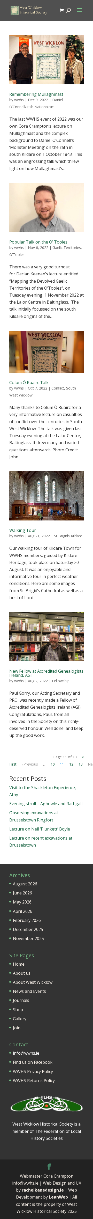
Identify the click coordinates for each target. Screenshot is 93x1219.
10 (53, 764)
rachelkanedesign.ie (43, 1190)
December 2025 (28, 929)
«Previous (30, 764)
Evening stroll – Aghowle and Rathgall (45, 803)
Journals (21, 1000)
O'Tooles (17, 254)
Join (16, 1028)
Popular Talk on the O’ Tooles (38, 242)
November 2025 (28, 938)
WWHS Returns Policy (34, 1080)
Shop (18, 1009)
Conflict (57, 388)
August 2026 (25, 884)
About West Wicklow (32, 982)
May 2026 (22, 902)
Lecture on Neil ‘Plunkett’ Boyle (39, 829)
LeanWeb (58, 1197)
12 (71, 764)
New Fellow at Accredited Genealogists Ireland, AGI (46, 673)
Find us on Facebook (32, 1062)
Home (19, 964)
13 (81, 764)
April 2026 (22, 911)
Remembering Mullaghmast (36, 94)
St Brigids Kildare (68, 535)
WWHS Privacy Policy (33, 1071)
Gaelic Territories (66, 247)
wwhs (19, 99)
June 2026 (22, 893)
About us (21, 973)
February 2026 (27, 920)
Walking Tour (22, 530)
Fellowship (60, 680)
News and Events (29, 991)
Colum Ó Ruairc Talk (29, 382)
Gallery (19, 1019)
